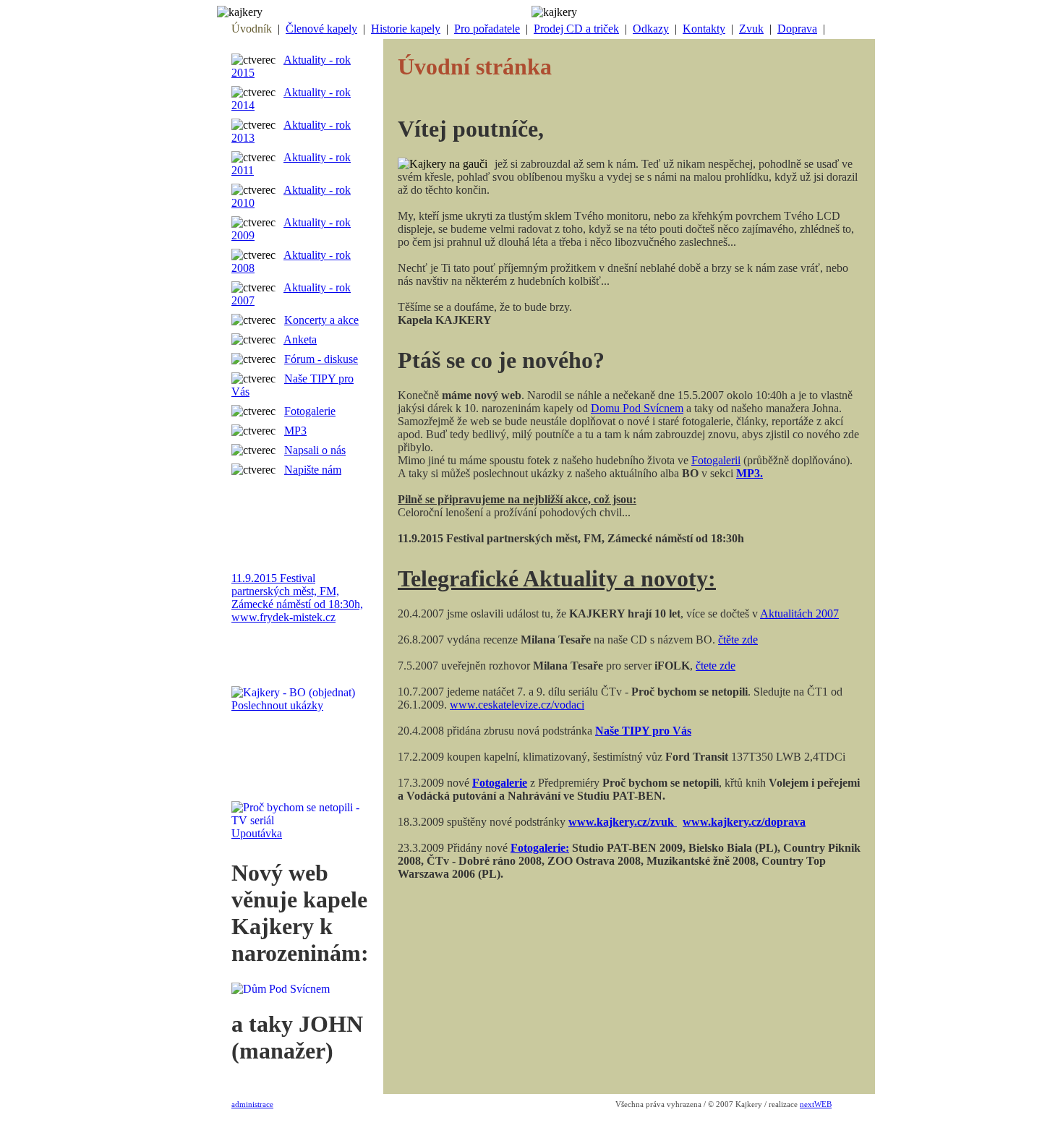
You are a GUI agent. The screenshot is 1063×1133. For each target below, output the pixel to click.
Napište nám (312, 469)
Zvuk (751, 28)
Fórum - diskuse (321, 359)
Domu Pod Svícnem (637, 408)
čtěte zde (738, 639)
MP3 (295, 430)
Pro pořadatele (487, 28)
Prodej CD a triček (576, 28)
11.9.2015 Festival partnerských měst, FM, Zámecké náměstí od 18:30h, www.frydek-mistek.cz (297, 597)
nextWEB (816, 1104)
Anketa (300, 339)
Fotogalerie (310, 411)
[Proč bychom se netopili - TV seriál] (300, 820)
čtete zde (715, 665)
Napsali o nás (315, 450)
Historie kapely (405, 28)
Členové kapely (321, 28)
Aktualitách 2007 (799, 613)
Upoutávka (256, 833)
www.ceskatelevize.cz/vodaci (517, 704)
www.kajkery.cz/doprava (744, 822)
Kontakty (704, 28)
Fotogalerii (715, 460)
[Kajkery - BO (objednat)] (296, 692)
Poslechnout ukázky (277, 705)
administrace (252, 1104)
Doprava (797, 28)
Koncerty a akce (321, 320)
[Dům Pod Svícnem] (284, 989)
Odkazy (651, 28)
